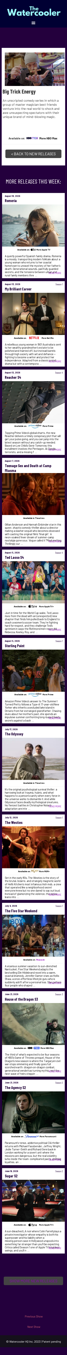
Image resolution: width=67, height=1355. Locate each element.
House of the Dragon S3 (21, 999)
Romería (11, 200)
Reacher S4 (13, 377)
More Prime (48, 426)
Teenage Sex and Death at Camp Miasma (28, 468)
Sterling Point (15, 645)
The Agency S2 (15, 1087)
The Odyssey (14, 734)
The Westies (13, 822)
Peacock (40, 959)
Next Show (33, 1326)
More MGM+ (44, 871)
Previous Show (34, 1316)
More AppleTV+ (46, 606)
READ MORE (55, 273)
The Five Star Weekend (21, 911)
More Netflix (48, 338)
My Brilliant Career (18, 289)
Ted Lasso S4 (14, 557)
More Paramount (48, 1136)
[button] (33, 23)
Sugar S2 (11, 1176)
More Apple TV (43, 249)
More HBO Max (48, 138)
